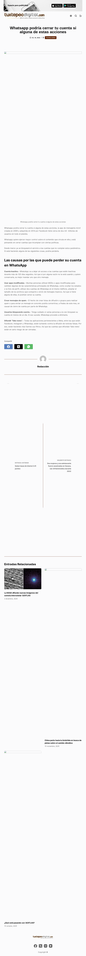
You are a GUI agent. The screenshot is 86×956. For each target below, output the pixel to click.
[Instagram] (45, 946)
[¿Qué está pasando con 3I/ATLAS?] (22, 835)
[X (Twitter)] (18, 346)
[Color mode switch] (71, 16)
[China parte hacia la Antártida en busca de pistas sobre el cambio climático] (63, 652)
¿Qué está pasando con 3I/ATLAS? (19, 923)
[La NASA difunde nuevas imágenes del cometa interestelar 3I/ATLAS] (22, 578)
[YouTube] (50, 946)
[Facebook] (8, 346)
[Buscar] (76, 16)
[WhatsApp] (28, 346)
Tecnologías (51, 37)
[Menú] (81, 16)
